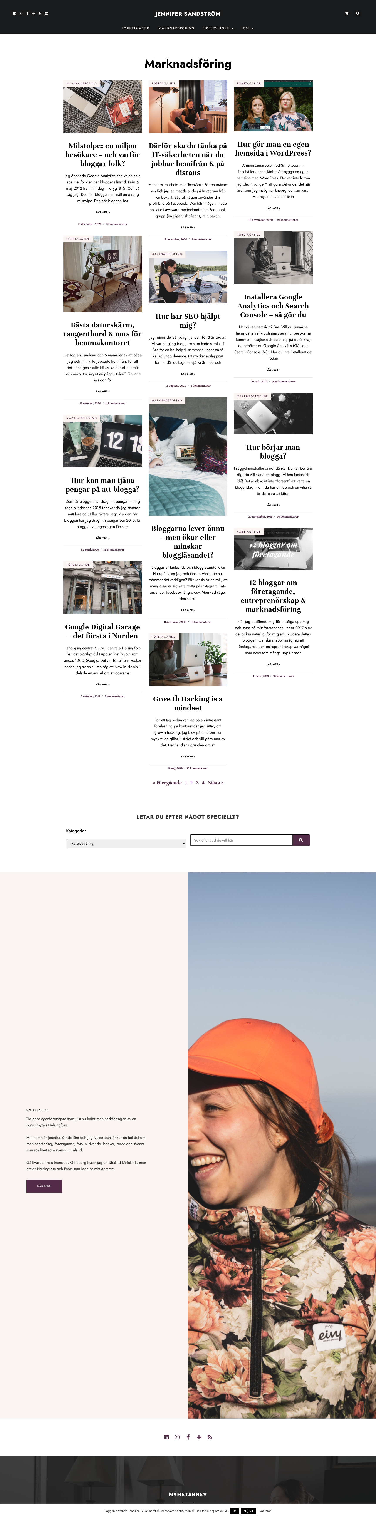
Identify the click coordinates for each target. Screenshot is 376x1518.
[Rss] (40, 13)
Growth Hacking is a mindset (188, 703)
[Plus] (33, 13)
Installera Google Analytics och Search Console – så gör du (273, 305)
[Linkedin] (14, 13)
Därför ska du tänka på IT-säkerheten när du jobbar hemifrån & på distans (188, 159)
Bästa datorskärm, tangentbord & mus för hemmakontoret (103, 333)
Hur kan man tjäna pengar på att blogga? (103, 485)
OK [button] (234, 1511)
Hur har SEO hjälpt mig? (188, 321)
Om (246, 28)
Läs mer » (103, 212)
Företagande (135, 28)
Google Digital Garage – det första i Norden (102, 631)
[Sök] (301, 840)
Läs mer (44, 1186)
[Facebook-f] (27, 13)
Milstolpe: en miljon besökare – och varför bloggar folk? (102, 154)
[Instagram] (21, 13)
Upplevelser (216, 28)
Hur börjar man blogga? (273, 452)
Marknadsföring (176, 28)
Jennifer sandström (188, 14)
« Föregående (167, 783)
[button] (358, 13)
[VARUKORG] (346, 13)
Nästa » (215, 783)
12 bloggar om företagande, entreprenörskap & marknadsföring (273, 596)
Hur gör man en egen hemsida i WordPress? (273, 149)
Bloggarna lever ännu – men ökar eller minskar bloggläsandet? (188, 542)
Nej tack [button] (248, 1511)
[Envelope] (46, 13)
